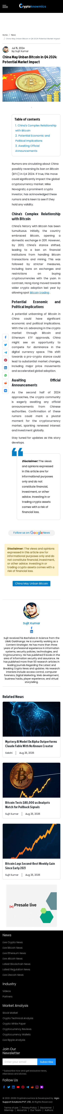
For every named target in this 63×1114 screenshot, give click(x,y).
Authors (49, 1110)
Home (5, 35)
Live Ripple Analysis (14, 1040)
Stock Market (10, 1013)
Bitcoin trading (39, 293)
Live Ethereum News (14, 953)
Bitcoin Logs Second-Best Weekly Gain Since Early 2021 (30, 865)
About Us (22, 1110)
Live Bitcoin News (13, 947)
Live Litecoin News (13, 975)
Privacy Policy (29, 1107)
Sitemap (8, 1110)
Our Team (35, 1110)
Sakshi (8, 753)
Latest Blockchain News (16, 964)
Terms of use (11, 1107)
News (13, 35)
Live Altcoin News (13, 958)
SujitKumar (22, 51)
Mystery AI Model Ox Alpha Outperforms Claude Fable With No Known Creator (31, 743)
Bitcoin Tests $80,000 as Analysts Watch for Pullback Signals (27, 804)
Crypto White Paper (14, 1023)
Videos (7, 991)
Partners (7, 996)
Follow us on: (31, 533)
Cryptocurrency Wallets (17, 1034)
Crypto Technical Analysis (18, 1018)
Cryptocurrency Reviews (17, 1029)
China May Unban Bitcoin (31, 583)
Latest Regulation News (16, 969)
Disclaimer (46, 1107)
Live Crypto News (13, 942)
